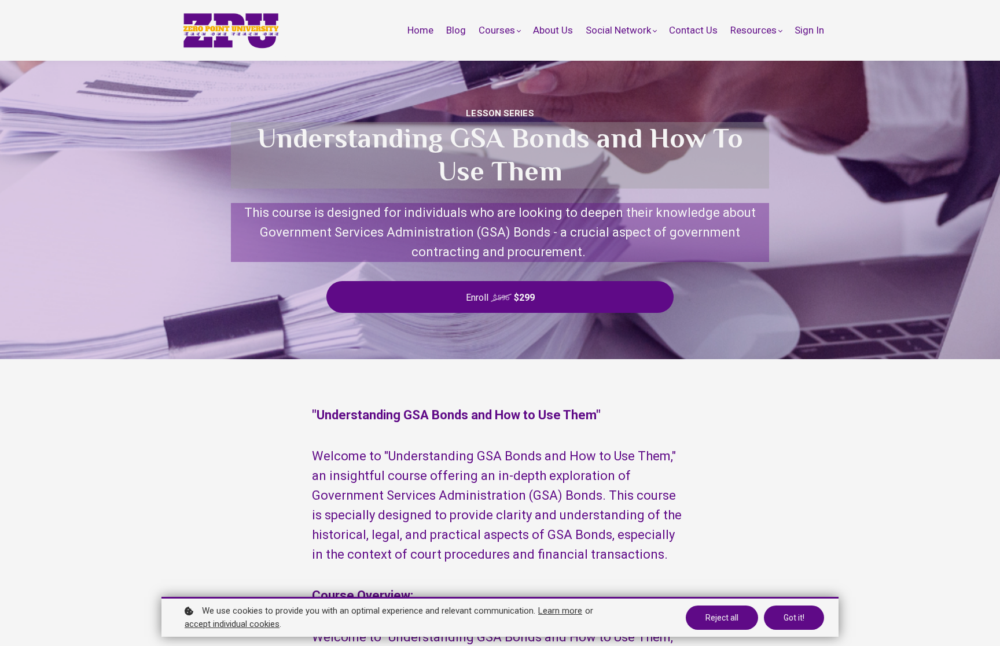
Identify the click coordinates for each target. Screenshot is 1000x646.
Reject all (721, 617)
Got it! (794, 617)
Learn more (560, 611)
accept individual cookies (232, 624)
